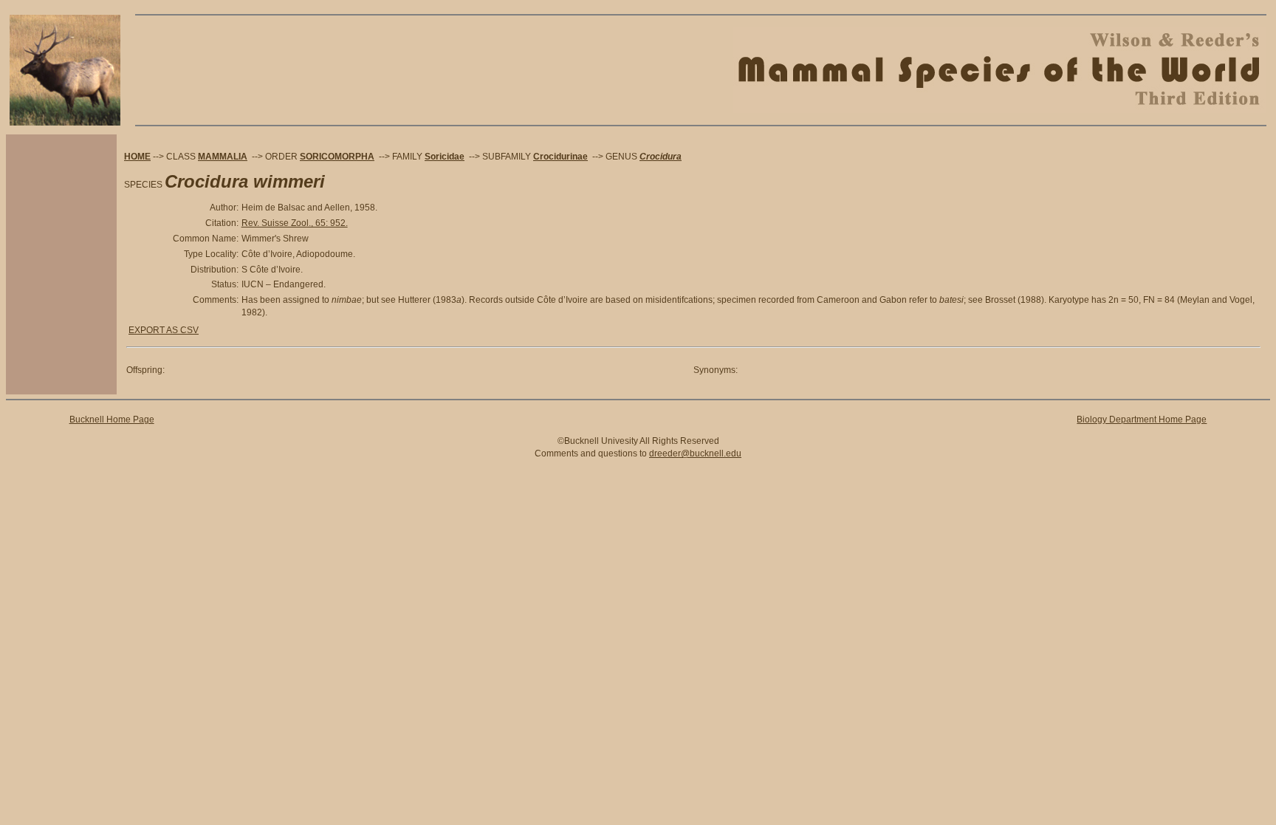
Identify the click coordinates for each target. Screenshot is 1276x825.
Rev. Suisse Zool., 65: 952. (294, 223)
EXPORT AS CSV (163, 330)
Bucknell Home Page (111, 419)
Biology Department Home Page (1142, 419)
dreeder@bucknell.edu (695, 453)
